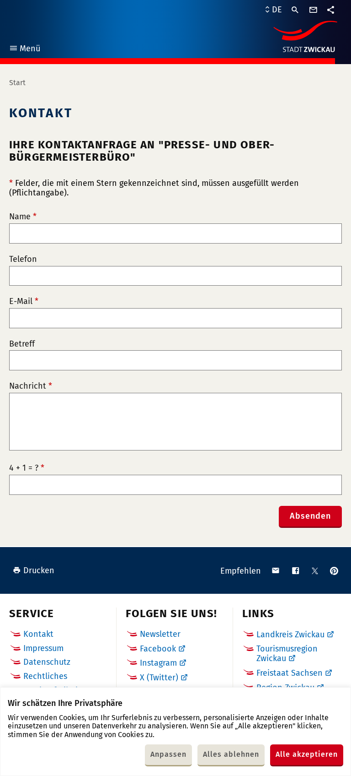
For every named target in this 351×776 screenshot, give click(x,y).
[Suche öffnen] (295, 10)
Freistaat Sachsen (289, 673)
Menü (24, 49)
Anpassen (168, 754)
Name (23, 217)
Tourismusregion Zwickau (287, 654)
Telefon (23, 259)
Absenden (310, 516)
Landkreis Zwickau (290, 634)
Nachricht (30, 386)
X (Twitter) (159, 678)
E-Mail (23, 301)
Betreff (22, 344)
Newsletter (160, 634)
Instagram (158, 663)
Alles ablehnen (231, 754)
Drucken (38, 570)
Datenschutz (46, 662)
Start (17, 82)
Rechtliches (45, 676)
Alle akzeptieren (307, 754)
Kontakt (38, 634)
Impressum (43, 648)
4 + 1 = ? (26, 468)
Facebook (158, 649)
